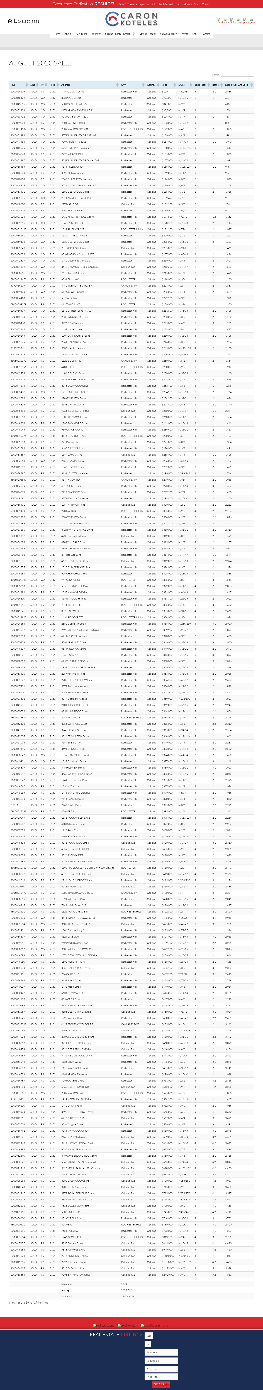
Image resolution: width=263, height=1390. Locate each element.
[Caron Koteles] (131, 18)
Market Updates (147, 33)
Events (184, 33)
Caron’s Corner (168, 33)
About (67, 33)
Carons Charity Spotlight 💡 (120, 33)
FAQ (194, 33)
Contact (205, 33)
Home (56, 33)
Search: (216, 74)
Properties (96, 33)
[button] (26, 85)
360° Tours (81, 33)
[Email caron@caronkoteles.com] (10, 20)
